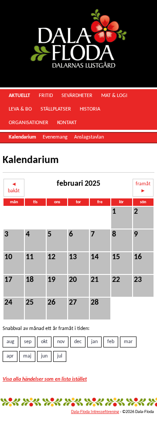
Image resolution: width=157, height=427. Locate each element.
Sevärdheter (76, 95)
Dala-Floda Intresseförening (95, 412)
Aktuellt (19, 95)
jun (44, 356)
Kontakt (67, 122)
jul (59, 356)
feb (110, 341)
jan (94, 341)
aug (10, 341)
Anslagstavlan (89, 137)
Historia (90, 109)
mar (128, 341)
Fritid (46, 95)
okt (44, 341)
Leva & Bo (20, 109)
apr (10, 356)
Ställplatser (56, 109)
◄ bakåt (14, 188)
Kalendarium (22, 137)
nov (61, 341)
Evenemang (55, 137)
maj (27, 356)
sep (27, 341)
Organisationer (28, 122)
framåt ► (143, 187)
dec (78, 341)
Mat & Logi (114, 95)
